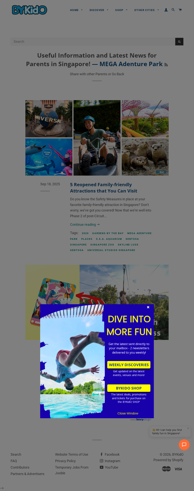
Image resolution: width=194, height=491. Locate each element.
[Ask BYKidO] (184, 444)
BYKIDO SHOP (129, 388)
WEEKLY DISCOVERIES (129, 364)
